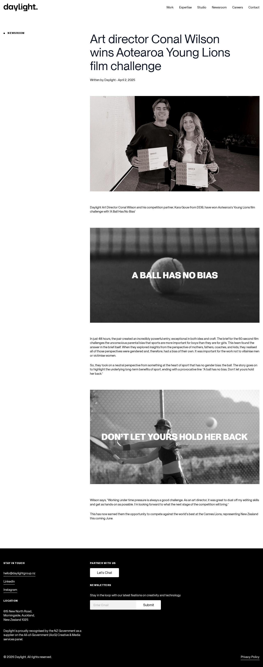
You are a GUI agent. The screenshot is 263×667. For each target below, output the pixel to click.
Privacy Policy (250, 657)
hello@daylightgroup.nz (19, 573)
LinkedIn (9, 581)
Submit (148, 605)
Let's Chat (104, 573)
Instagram (10, 590)
